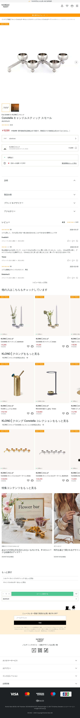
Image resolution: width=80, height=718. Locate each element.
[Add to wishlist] (28, 346)
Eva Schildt (5, 115)
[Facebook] (34, 650)
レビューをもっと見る (40, 282)
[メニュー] (77, 5)
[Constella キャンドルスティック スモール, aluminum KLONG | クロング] (40, 62)
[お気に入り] (67, 5)
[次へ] (76, 62)
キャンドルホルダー (44, 19)
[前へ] (4, 62)
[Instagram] (40, 650)
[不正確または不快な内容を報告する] (77, 241)
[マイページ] (62, 5)
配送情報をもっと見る (69, 163)
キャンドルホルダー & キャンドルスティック (24, 19)
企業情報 (6, 684)
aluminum (6, 599)
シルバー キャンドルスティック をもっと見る (18, 578)
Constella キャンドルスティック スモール (63, 19)
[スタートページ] (6, 5)
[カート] (72, 5)
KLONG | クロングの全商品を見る (13, 358)
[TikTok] (46, 650)
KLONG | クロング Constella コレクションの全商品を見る (21, 425)
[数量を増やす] (9, 594)
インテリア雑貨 (6, 19)
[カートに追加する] (32, 346)
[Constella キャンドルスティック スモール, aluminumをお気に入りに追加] (76, 594)
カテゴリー (7, 668)
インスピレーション (10, 676)
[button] (7, 125)
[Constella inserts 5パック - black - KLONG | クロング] (5, 148)
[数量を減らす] (3, 594)
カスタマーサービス (10, 660)
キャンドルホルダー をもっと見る (14, 582)
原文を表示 (21, 241)
